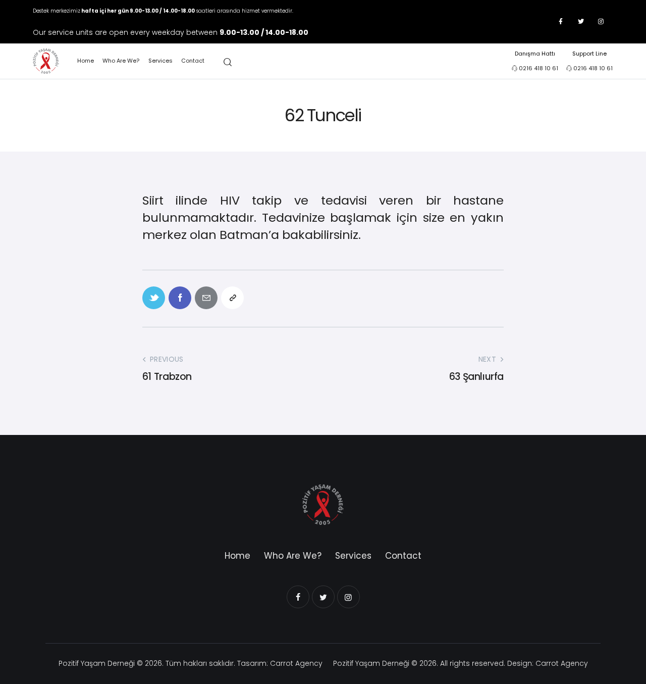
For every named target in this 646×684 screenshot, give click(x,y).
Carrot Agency (296, 663)
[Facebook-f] (561, 22)
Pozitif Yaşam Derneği (97, 663)
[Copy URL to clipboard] (232, 297)
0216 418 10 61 (538, 68)
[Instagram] (601, 22)
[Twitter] (581, 22)
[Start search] (228, 62)
